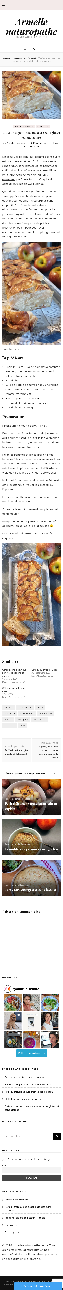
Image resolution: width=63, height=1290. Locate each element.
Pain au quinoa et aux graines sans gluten (29, 1091)
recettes (8, 719)
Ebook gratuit (12, 1232)
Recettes (42, 126)
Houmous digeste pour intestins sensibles (29, 1084)
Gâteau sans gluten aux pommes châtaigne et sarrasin (14, 672)
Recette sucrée (24, 126)
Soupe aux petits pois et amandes (24, 1077)
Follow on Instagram (31, 1053)
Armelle (10, 143)
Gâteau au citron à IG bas (44, 669)
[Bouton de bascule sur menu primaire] (25, 49)
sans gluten (23, 719)
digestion (9, 707)
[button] (31, 594)
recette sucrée (45, 713)
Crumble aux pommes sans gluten (31, 849)
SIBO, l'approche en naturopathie (24, 1098)
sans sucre (9, 726)
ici (13, 538)
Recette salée (12, 885)
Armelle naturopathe (31, 26)
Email (4, 1165)
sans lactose (39, 719)
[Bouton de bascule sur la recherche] (34, 49)
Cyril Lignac (35, 183)
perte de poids (37, 223)
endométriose (25, 707)
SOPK (32, 214)
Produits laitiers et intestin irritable (25, 1217)
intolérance (10, 713)
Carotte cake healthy (17, 1199)
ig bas (40, 707)
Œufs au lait (12, 1224)
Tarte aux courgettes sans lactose (31, 889)
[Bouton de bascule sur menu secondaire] (3, 4)
